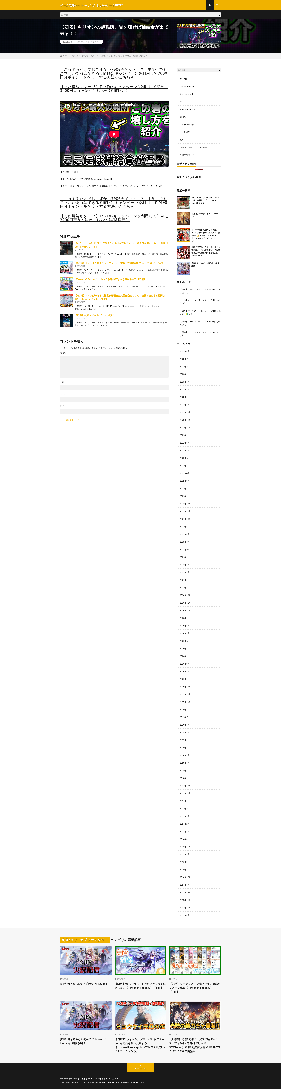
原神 (182, 140)
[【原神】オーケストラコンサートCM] (183, 218)
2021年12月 (185, 503)
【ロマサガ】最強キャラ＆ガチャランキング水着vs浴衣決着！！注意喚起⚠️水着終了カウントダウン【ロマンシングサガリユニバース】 (205, 235)
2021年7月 (185, 542)
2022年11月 (185, 420)
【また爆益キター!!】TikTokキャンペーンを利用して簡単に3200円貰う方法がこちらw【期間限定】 (114, 89)
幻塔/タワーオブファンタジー (88, 42)
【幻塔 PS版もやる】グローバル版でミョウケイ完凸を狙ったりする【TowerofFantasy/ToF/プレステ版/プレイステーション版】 (140, 1045)
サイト (63, 406)
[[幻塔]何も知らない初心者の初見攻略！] (183, 268)
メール (64, 394)
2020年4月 (185, 656)
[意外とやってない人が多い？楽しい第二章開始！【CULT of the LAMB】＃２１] (183, 202)
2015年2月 (185, 869)
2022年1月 (185, 496)
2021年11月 (185, 511)
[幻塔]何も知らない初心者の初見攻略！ (84, 983)
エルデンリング (187, 124)
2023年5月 (185, 374)
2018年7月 (185, 755)
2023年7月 (185, 359)
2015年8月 (185, 862)
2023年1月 (185, 404)
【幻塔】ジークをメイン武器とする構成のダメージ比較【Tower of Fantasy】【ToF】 (195, 987)
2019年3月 (185, 732)
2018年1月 (185, 778)
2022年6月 (185, 458)
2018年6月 (185, 763)
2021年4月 (185, 564)
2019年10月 (185, 702)
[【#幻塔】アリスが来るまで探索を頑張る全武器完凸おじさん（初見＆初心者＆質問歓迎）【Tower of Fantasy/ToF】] (66, 300)
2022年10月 (185, 427)
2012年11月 (185, 907)
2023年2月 (185, 397)
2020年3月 (185, 663)
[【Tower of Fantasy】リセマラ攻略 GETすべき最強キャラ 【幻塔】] (66, 284)
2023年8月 (185, 351)
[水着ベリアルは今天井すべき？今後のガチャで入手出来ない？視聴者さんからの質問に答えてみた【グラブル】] (183, 252)
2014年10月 (185, 877)
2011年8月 (185, 915)
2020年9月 (185, 618)
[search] (219, 14)
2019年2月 (185, 740)
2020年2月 (185, 671)
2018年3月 (185, 770)
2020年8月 (185, 625)
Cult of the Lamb (187, 86)
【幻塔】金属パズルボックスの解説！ (94, 315)
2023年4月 (185, 381)
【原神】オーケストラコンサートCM (197, 289)
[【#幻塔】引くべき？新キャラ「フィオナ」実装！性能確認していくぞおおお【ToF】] (66, 267)
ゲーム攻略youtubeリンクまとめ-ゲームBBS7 (99, 1079)
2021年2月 (185, 580)
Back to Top (140, 1068)
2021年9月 (185, 526)
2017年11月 (185, 793)
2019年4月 (185, 724)
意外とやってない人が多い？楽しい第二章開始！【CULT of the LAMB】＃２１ (205, 200)
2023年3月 (185, 389)
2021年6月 (185, 549)
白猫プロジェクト (188, 155)
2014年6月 (185, 885)
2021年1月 (185, 587)
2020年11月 (185, 603)
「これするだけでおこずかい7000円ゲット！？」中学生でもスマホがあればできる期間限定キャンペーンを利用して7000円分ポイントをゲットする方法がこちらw (113, 73)
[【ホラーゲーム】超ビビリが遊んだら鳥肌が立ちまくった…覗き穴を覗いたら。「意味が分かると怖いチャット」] (66, 248)
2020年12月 (185, 595)
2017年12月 (185, 785)
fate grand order (187, 94)
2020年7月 (185, 633)
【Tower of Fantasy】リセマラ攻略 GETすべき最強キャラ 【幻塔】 (110, 279)
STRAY (183, 117)
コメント (64, 353)
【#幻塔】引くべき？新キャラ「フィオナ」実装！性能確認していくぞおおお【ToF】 (119, 262)
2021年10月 (185, 519)
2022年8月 (185, 442)
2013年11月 (185, 900)
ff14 (182, 101)
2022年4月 (185, 473)
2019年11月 (185, 694)
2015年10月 (185, 846)
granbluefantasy (187, 109)
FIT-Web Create (112, 1082)
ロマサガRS (185, 132)
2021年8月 (185, 534)
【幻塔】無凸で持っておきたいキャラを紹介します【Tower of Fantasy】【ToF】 (140, 985)
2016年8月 (185, 839)
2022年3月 (185, 481)
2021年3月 (185, 572)
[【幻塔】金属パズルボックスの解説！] (66, 320)
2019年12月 (185, 686)
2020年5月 (185, 648)
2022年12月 (185, 412)
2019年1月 (185, 747)
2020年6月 (185, 641)
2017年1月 (185, 831)
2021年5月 (185, 557)
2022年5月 (185, 465)
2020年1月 (185, 679)
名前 (63, 382)
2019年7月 (185, 717)
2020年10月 (185, 610)
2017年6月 (185, 808)
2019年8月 (185, 709)
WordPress (138, 1082)
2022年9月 (185, 435)
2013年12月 (185, 892)
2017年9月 (185, 801)
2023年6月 (185, 366)
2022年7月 (185, 450)
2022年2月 (185, 488)
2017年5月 (185, 816)
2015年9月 (185, 854)
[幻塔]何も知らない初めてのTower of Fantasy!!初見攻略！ (83, 1041)
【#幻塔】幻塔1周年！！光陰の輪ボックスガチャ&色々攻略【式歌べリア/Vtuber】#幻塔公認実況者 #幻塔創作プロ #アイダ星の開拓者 (195, 1045)
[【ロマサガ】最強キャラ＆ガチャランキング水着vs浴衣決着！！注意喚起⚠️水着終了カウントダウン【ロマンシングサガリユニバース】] (183, 235)
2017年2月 (185, 824)
